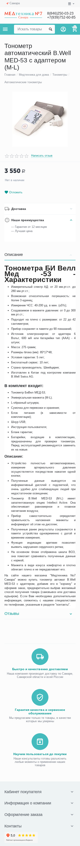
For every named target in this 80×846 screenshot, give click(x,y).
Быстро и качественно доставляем (40, 669)
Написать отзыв (41, 155)
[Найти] (50, 29)
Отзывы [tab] (11, 613)
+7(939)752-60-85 (61, 17)
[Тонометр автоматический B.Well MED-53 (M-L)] (40, 119)
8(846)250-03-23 (60, 13)
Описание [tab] (13, 254)
